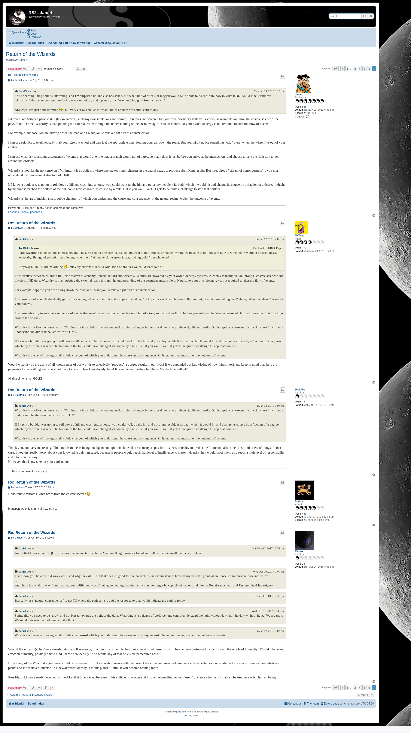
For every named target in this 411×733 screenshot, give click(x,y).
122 (304, 247)
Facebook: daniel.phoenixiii (25, 212)
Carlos (299, 551)
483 (304, 513)
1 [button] (347, 69)
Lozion (299, 501)
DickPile (24, 91)
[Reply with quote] (282, 76)
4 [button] (359, 69)
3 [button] (355, 69)
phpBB (179, 712)
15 (303, 563)
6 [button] (369, 69)
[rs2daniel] (17, 16)
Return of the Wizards (30, 54)
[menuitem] (31, 30)
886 (304, 106)
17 (303, 402)
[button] (335, 68)
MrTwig (299, 235)
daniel (24, 60)
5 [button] (364, 69)
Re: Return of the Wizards (23, 74)
